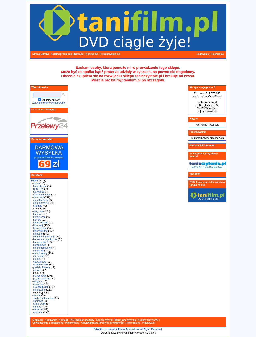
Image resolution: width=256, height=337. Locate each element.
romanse (38, 284)
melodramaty (40, 253)
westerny (38, 309)
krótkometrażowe (42, 247)
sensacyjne (39, 289)
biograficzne (40, 186)
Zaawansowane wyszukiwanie (49, 102)
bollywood (38, 191)
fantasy (37, 214)
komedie (38, 233)
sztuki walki (39, 303)
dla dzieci (38, 197)
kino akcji (38, 225)
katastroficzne (40, 222)
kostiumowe (39, 245)
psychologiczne (41, 278)
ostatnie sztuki (41, 264)
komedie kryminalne (44, 236)
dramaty (37, 205)
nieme (36, 259)
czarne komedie (42, 194)
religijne (37, 281)
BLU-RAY (38, 189)
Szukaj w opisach (50, 100)
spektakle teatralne (43, 298)
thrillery (37, 306)
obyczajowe (39, 261)
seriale (37, 295)
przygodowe (40, 275)
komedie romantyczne (45, 239)
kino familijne (40, 231)
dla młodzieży (40, 200)
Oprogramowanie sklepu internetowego (122, 332)
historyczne (39, 217)
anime (36, 183)
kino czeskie (40, 228)
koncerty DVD (40, 242)
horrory (37, 219)
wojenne (38, 312)
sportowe (38, 301)
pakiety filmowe (41, 267)
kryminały (38, 250)
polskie (37, 270)
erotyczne (38, 211)
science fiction (41, 287)
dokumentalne (41, 203)
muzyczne (38, 256)
